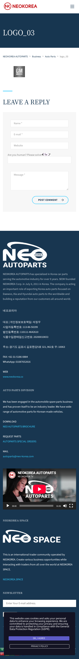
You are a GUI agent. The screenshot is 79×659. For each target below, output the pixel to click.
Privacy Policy (39, 646)
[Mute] (65, 506)
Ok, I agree (39, 638)
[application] (39, 489)
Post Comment (48, 200)
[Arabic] (2, 649)
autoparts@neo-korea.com (18, 456)
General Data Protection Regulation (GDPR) (39, 628)
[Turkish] (2, 654)
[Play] (8, 506)
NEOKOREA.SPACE (13, 579)
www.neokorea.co (13, 377)
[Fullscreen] (71, 506)
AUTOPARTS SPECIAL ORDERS (19, 441)
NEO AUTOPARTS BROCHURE (19, 427)
